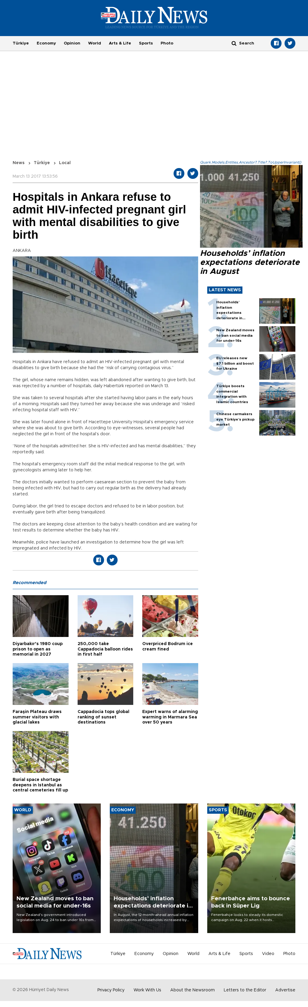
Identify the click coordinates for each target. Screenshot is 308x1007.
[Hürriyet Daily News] (154, 17)
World (94, 43)
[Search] (234, 43)
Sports (146, 43)
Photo (167, 43)
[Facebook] (276, 43)
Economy (46, 43)
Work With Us (147, 990)
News (19, 163)
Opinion (72, 43)
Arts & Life (120, 43)
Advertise (285, 990)
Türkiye (21, 43)
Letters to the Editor (245, 990)
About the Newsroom (192, 990)
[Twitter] (290, 43)
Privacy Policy (111, 990)
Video (268, 954)
